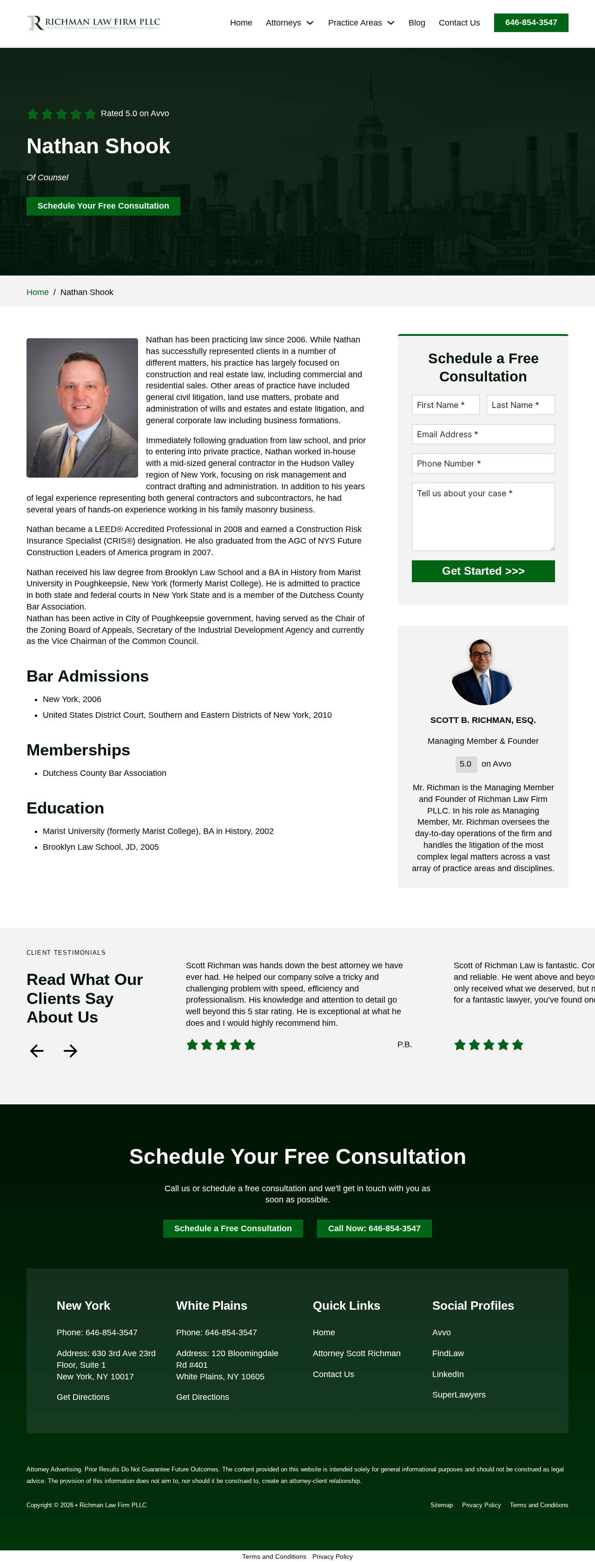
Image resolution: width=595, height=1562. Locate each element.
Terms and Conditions (539, 1505)
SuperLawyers (459, 1394)
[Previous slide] (36, 1051)
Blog (417, 22)
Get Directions (83, 1397)
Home (241, 22)
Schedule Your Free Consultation (103, 205)
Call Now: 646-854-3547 (374, 1228)
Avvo (441, 1332)
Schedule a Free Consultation (233, 1228)
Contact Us (459, 22)
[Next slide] (70, 1051)
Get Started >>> (483, 571)
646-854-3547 (531, 22)
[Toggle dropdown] (310, 23)
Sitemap (441, 1505)
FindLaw (448, 1353)
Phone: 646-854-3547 (97, 1332)
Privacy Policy (481, 1505)
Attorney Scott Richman (357, 1353)
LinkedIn (448, 1374)
